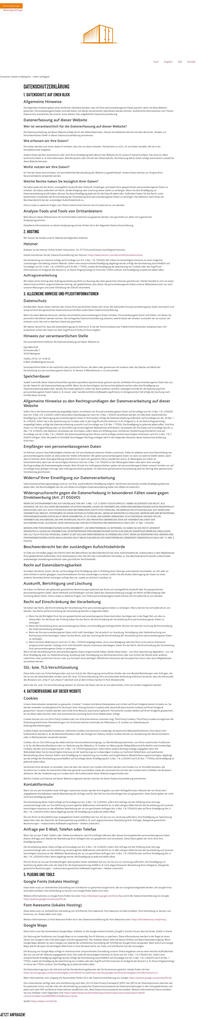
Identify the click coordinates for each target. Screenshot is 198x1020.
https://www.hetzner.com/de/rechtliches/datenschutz (115, 255)
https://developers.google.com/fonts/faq (101, 895)
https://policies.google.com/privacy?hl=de (45, 899)
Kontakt (191, 61)
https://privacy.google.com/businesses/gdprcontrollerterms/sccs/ (124, 972)
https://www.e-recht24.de (44, 1001)
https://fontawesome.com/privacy (149, 919)
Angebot (168, 61)
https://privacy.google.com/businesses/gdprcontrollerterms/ (55, 972)
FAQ (180, 61)
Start (156, 61)
